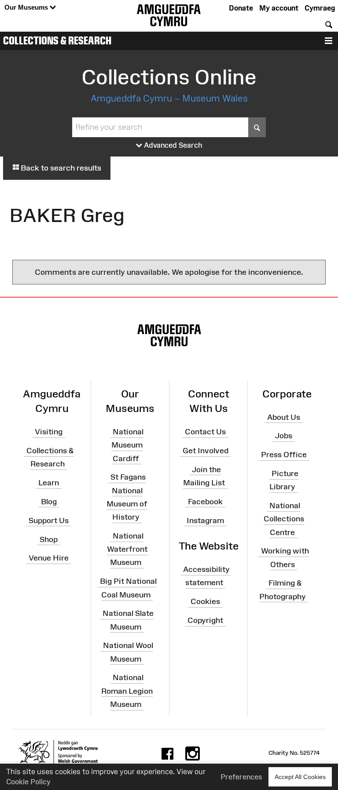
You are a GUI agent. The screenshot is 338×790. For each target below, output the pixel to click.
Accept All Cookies (300, 776)
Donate (241, 8)
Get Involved (205, 450)
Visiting (48, 431)
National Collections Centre (284, 518)
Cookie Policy (28, 782)
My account (278, 8)
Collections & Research (57, 40)
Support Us (49, 520)
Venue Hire (49, 557)
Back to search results (60, 168)
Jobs (283, 435)
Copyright (205, 620)
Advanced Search (172, 145)
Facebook (205, 501)
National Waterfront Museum (127, 549)
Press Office (284, 454)
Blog (49, 501)
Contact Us (205, 431)
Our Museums (27, 7)
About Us (283, 416)
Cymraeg (320, 8)
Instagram (205, 520)
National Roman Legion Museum (127, 690)
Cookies (205, 601)
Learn (48, 482)
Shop (49, 539)
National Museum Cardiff (127, 444)
